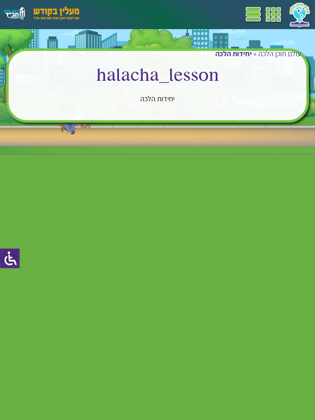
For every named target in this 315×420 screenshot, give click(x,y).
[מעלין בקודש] (56, 18)
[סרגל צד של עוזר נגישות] (10, 258)
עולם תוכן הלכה (279, 53)
